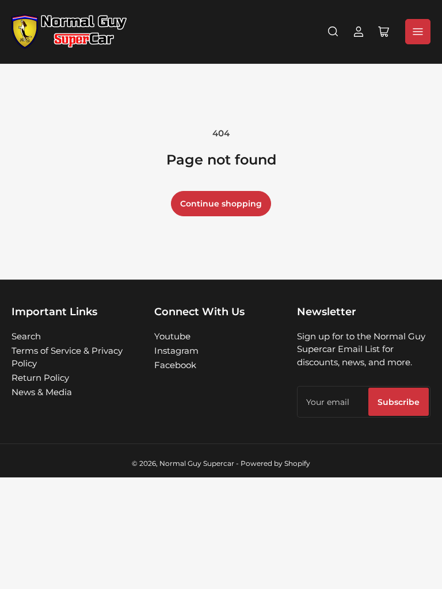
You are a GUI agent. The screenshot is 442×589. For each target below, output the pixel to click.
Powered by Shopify (275, 463)
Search (26, 336)
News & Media (42, 392)
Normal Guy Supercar (196, 463)
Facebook (175, 364)
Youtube (172, 336)
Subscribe (399, 402)
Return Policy (40, 377)
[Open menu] (417, 31)
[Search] (333, 31)
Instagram (176, 350)
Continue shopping (221, 203)
